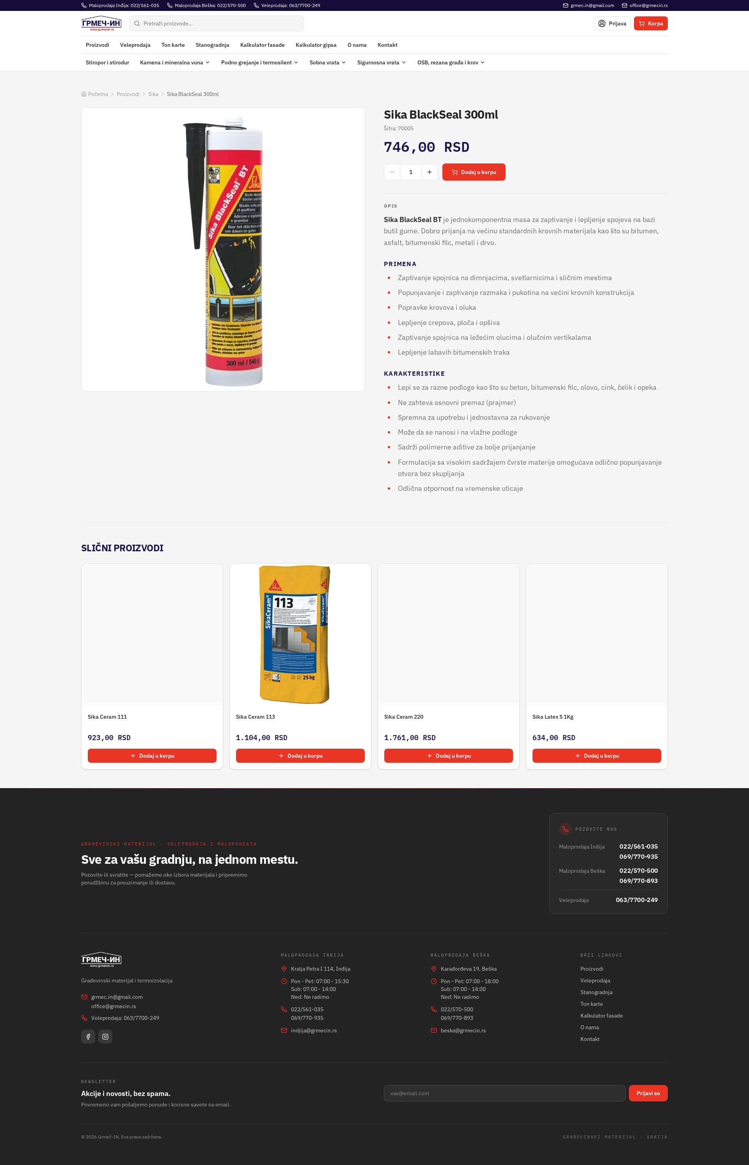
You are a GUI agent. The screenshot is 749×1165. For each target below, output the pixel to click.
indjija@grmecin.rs (314, 1030)
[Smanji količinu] (392, 172)
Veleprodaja (135, 44)
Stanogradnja (212, 44)
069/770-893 (638, 880)
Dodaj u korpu (478, 172)
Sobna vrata (324, 62)
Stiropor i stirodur (107, 62)
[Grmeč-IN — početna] (101, 23)
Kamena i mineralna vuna (171, 62)
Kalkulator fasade (262, 44)
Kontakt (388, 44)
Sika (153, 94)
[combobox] (216, 23)
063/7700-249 (637, 900)
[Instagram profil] (105, 1037)
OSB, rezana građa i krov (447, 62)
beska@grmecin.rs (463, 1030)
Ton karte (173, 44)
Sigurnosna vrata (378, 62)
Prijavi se (648, 1093)
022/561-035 (638, 846)
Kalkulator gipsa (316, 44)
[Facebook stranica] (88, 1037)
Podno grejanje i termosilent (256, 62)
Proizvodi (97, 44)
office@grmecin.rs (113, 1006)
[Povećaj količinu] (429, 172)
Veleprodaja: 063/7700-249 (125, 1017)
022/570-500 (638, 870)
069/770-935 (638, 856)
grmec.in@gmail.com (117, 996)
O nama (357, 44)
